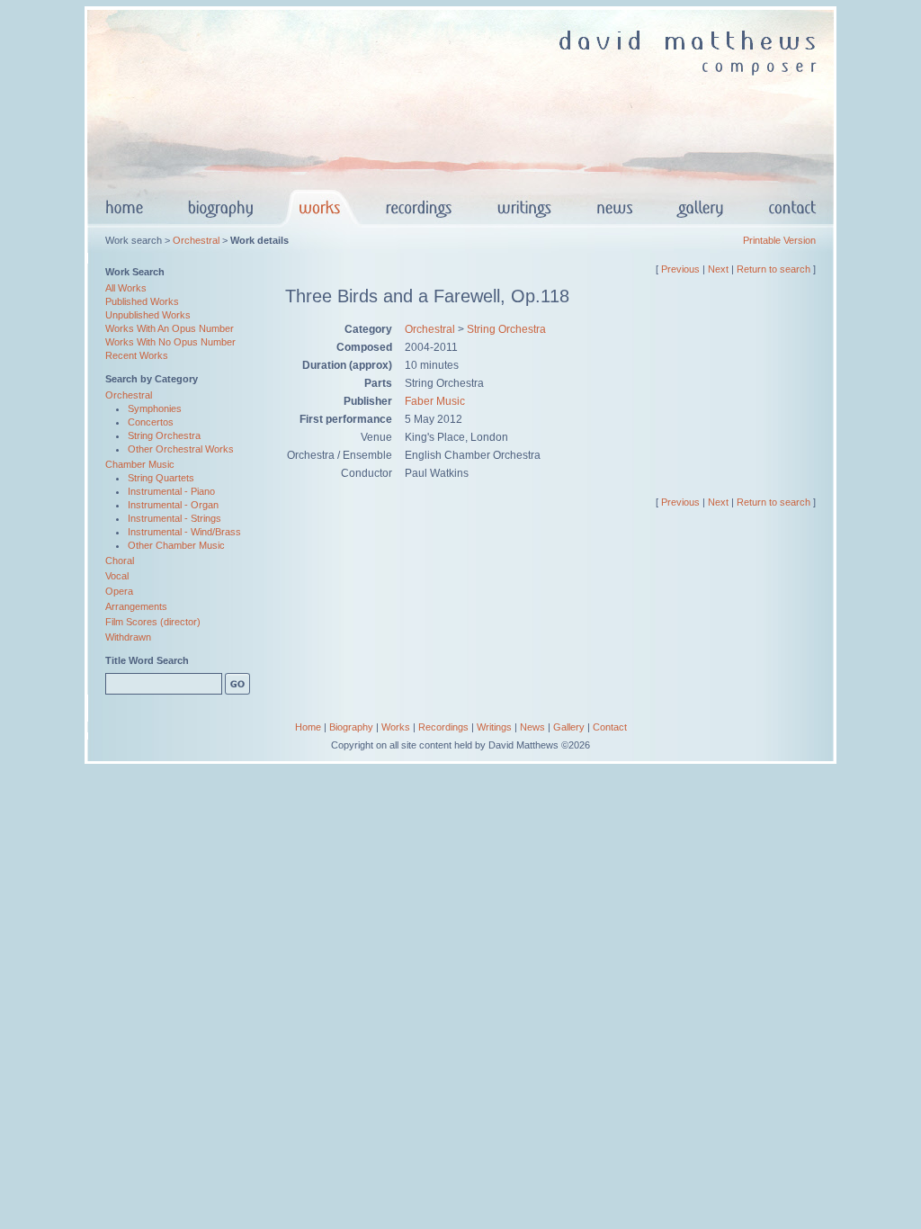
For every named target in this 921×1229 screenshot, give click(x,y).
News (532, 727)
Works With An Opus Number (169, 328)
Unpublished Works (148, 314)
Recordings (443, 727)
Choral (119, 560)
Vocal (117, 575)
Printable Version (779, 240)
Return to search (773, 269)
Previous (680, 269)
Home (308, 727)
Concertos (151, 422)
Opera (119, 591)
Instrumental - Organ (173, 504)
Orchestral (196, 240)
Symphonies (155, 408)
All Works (126, 288)
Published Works (142, 301)
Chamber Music (139, 464)
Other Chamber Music (176, 545)
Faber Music (435, 401)
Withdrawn (128, 637)
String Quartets (161, 477)
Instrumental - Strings (174, 518)
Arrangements (136, 606)
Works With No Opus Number (170, 341)
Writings (494, 727)
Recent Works (136, 355)
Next (718, 269)
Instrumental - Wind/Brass (184, 531)
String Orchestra (164, 435)
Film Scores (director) (153, 621)
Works (395, 727)
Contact (610, 727)
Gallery (569, 727)
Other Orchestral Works (181, 449)
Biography (351, 727)
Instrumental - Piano (171, 491)
